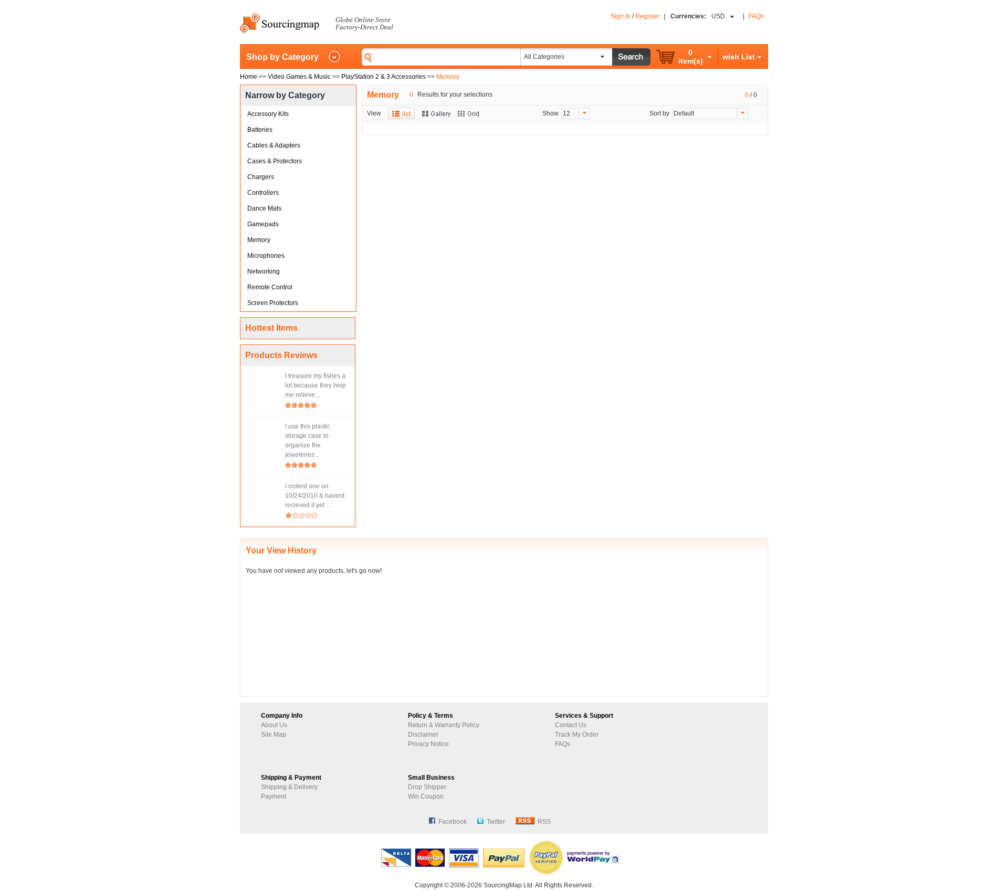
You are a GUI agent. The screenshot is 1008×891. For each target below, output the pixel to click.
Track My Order (576, 734)
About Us (274, 725)
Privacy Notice (428, 744)
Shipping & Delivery (289, 787)
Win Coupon (426, 796)
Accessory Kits (268, 114)
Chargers (260, 177)
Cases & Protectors (274, 161)
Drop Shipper (427, 787)
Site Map (273, 734)
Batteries (259, 129)
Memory (258, 240)
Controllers (263, 192)
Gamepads (263, 224)
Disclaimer (423, 734)
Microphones (266, 255)
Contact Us (570, 725)
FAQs (756, 16)
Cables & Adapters (273, 145)
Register (647, 16)
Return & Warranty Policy (443, 725)
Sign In (621, 16)
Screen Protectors (272, 303)
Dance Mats (264, 208)
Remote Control (269, 287)
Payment (273, 796)
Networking (263, 271)
